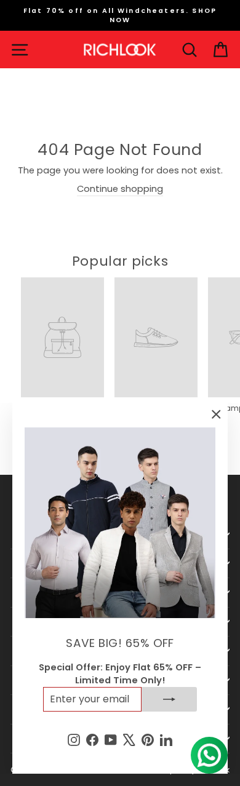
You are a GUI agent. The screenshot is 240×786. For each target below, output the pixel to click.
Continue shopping (120, 189)
